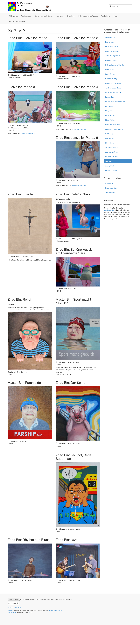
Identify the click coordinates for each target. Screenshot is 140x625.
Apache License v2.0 (55, 610)
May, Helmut (109, 111)
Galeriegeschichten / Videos (88, 16)
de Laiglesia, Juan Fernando (115, 101)
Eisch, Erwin (109, 74)
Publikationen (105, 16)
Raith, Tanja (109, 134)
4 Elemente (109, 183)
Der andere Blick (111, 188)
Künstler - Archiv (111, 170)
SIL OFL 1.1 (32, 613)
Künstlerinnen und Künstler (43, 16)
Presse (116, 16)
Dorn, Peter (109, 69)
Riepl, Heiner (109, 143)
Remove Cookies (14, 599)
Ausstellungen (26, 16)
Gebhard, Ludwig (111, 79)
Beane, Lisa (109, 42)
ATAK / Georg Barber (112, 56)
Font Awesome (12, 613)
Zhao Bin (108, 161)
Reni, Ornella (109, 138)
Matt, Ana (108, 106)
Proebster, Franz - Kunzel (114, 129)
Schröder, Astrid (110, 147)
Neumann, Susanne (112, 124)
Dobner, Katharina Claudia (114, 65)
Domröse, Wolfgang (112, 51)
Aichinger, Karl (110, 37)
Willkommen (13, 16)
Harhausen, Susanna (112, 83)
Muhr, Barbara (110, 115)
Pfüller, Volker (110, 120)
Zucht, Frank (109, 166)
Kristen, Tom (109, 97)
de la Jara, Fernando (112, 92)
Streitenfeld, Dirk (111, 152)
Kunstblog (70, 16)
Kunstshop (59, 16)
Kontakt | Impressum (16, 21)
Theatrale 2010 (110, 192)
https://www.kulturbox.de (15, 607)
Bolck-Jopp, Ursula (111, 46)
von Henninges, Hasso (113, 88)
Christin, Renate (110, 60)
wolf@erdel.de (109, 210)
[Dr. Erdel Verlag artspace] (29, 6)
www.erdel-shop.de (28, 133)
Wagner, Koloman (111, 157)
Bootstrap (10, 610)
